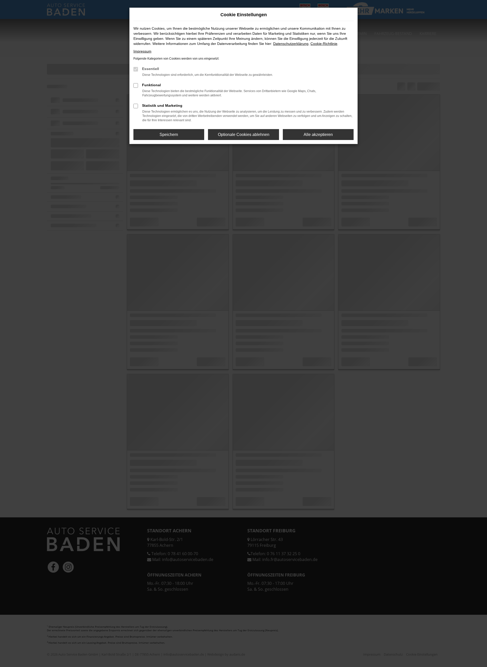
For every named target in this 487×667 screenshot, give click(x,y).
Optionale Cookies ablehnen (243, 134)
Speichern (169, 134)
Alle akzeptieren (318, 134)
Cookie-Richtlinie (323, 44)
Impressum (142, 51)
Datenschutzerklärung (290, 44)
